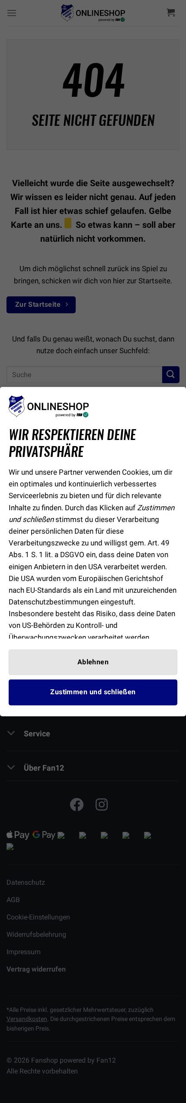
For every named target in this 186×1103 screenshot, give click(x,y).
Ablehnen (93, 662)
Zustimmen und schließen (93, 692)
